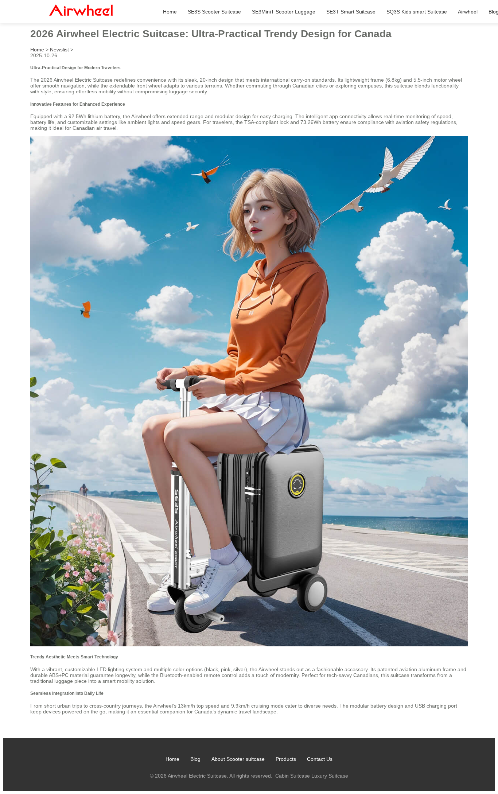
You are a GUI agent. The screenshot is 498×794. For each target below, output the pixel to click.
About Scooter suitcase (238, 759)
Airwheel (468, 12)
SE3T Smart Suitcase (351, 12)
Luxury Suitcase (329, 776)
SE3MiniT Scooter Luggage (283, 12)
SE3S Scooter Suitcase (214, 12)
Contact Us (319, 759)
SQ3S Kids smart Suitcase (416, 12)
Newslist (59, 49)
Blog (195, 759)
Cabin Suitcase (292, 776)
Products (286, 759)
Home (170, 12)
